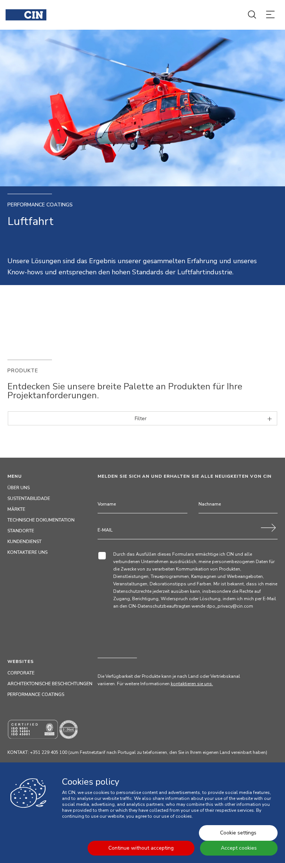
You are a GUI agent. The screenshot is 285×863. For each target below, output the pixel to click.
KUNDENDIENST (24, 542)
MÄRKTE (16, 509)
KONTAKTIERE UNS (27, 552)
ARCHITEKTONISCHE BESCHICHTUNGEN (49, 684)
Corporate (21, 673)
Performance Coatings (35, 694)
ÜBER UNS (18, 488)
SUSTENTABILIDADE (28, 498)
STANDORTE (20, 531)
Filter (141, 418)
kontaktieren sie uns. (192, 684)
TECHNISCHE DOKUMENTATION (41, 520)
